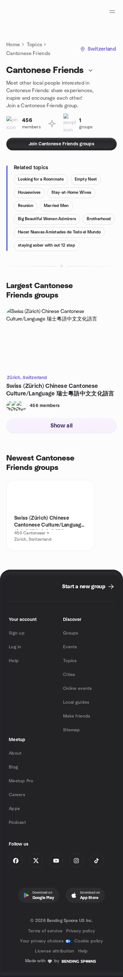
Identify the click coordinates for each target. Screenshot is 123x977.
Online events (77, 688)
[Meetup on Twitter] (36, 861)
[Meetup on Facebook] (16, 861)
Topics (34, 44)
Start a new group (83, 586)
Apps (14, 809)
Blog (13, 767)
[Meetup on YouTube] (56, 861)
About (15, 753)
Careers (17, 795)
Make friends (76, 716)
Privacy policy (80, 931)
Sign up (17, 633)
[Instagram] (76, 861)
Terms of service (45, 931)
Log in (15, 647)
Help (14, 661)
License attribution (54, 951)
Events (70, 647)
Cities (69, 675)
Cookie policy (88, 941)
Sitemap (71, 730)
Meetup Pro (21, 781)
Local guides (76, 702)
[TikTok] (96, 861)
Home (13, 44)
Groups (71, 633)
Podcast (17, 822)
